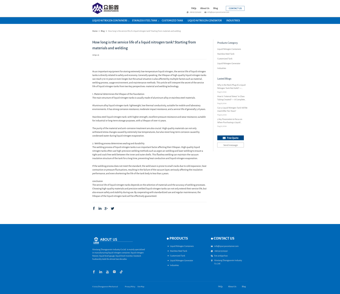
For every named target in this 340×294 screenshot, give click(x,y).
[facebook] (93, 208)
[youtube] (109, 273)
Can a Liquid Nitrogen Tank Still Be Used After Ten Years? (232, 109)
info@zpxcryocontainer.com (218, 12)
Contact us (235, 8)
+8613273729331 (195, 12)
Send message (230, 145)
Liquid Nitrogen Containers (109, 20)
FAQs (193, 8)
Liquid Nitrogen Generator (205, 20)
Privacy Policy (130, 287)
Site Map (140, 287)
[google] (106, 208)
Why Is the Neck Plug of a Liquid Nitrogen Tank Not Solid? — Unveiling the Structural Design (231, 87)
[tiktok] (123, 273)
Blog (215, 8)
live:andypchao (221, 256)
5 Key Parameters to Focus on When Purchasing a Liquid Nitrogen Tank (229, 121)
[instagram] (116, 273)
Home (94, 31)
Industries (233, 20)
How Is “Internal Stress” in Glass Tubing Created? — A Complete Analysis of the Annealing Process (231, 98)
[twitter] (112, 208)
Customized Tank (172, 20)
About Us (204, 8)
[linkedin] (100, 208)
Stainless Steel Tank (144, 20)
